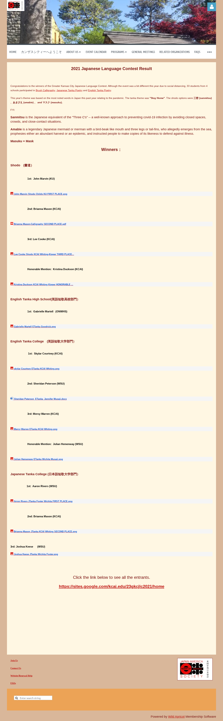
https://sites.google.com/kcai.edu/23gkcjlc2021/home (111, 586)
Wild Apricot (176, 716)
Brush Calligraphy (45, 90)
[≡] (209, 52)
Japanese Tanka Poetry (69, 90)
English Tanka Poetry (99, 90)
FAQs (13, 683)
